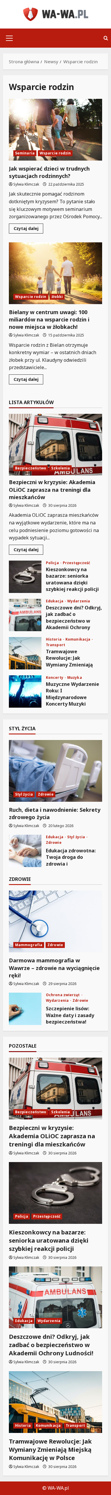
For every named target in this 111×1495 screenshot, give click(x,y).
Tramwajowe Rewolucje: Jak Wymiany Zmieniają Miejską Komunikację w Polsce (25, 653)
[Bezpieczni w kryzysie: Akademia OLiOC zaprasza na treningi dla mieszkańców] (55, 445)
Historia (54, 639)
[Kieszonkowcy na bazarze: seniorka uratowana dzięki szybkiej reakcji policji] (55, 1193)
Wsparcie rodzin (55, 153)
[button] (9, 38)
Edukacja (55, 601)
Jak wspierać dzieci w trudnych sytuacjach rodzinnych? (55, 130)
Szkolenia (60, 468)
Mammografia (28, 944)
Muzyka (74, 677)
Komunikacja (78, 639)
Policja (53, 563)
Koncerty (55, 677)
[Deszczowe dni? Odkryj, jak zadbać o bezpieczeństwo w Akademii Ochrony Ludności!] (55, 1297)
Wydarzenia (78, 601)
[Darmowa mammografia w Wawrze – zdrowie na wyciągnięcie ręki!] (55, 921)
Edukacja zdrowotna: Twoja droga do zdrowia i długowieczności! (25, 851)
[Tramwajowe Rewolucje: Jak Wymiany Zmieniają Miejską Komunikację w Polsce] (55, 1402)
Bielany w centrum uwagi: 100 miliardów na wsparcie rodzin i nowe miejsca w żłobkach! (55, 273)
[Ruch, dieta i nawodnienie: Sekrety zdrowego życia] (55, 771)
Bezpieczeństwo (30, 468)
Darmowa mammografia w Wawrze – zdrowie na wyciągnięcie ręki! (54, 968)
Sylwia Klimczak (26, 184)
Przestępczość (76, 563)
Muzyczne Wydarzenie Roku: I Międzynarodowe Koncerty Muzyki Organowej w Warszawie (25, 691)
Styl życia (24, 794)
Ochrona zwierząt (63, 995)
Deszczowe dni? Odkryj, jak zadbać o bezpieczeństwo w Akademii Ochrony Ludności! (25, 615)
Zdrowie (46, 794)
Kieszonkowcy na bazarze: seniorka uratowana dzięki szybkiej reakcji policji (25, 577)
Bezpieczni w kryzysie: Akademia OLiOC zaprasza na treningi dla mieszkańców (52, 489)
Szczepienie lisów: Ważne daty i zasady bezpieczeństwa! (25, 1009)
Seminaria (25, 153)
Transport (55, 645)
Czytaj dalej (28, 229)
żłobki (57, 296)
